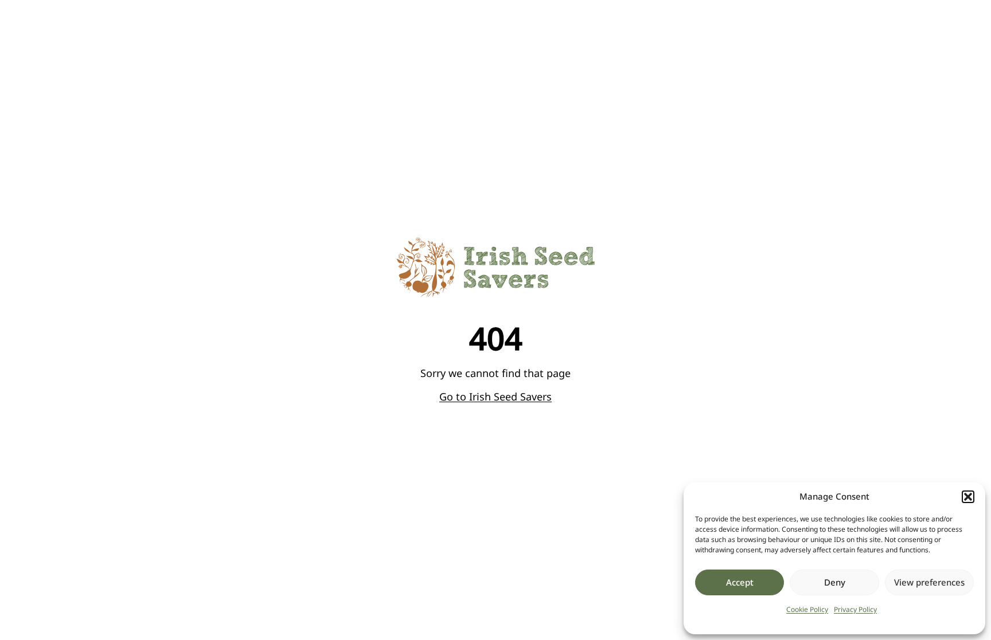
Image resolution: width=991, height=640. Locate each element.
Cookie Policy (807, 609)
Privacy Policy (855, 609)
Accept (740, 582)
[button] (968, 496)
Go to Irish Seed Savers (495, 396)
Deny (834, 582)
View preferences (929, 582)
